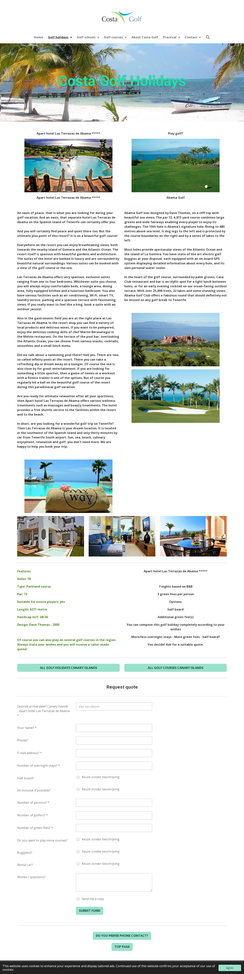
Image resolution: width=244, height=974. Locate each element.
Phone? (22, 740)
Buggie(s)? (24, 852)
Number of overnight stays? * (38, 765)
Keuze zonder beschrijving (101, 777)
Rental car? (25, 865)
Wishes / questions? (31, 877)
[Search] (207, 37)
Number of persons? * (33, 802)
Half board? (25, 778)
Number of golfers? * (32, 815)
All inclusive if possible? (33, 790)
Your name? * (27, 728)
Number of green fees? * (35, 828)
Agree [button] (230, 968)
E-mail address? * (29, 753)
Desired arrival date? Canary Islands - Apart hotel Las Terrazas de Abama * (43, 711)
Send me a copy (93, 899)
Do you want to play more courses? (42, 840)
